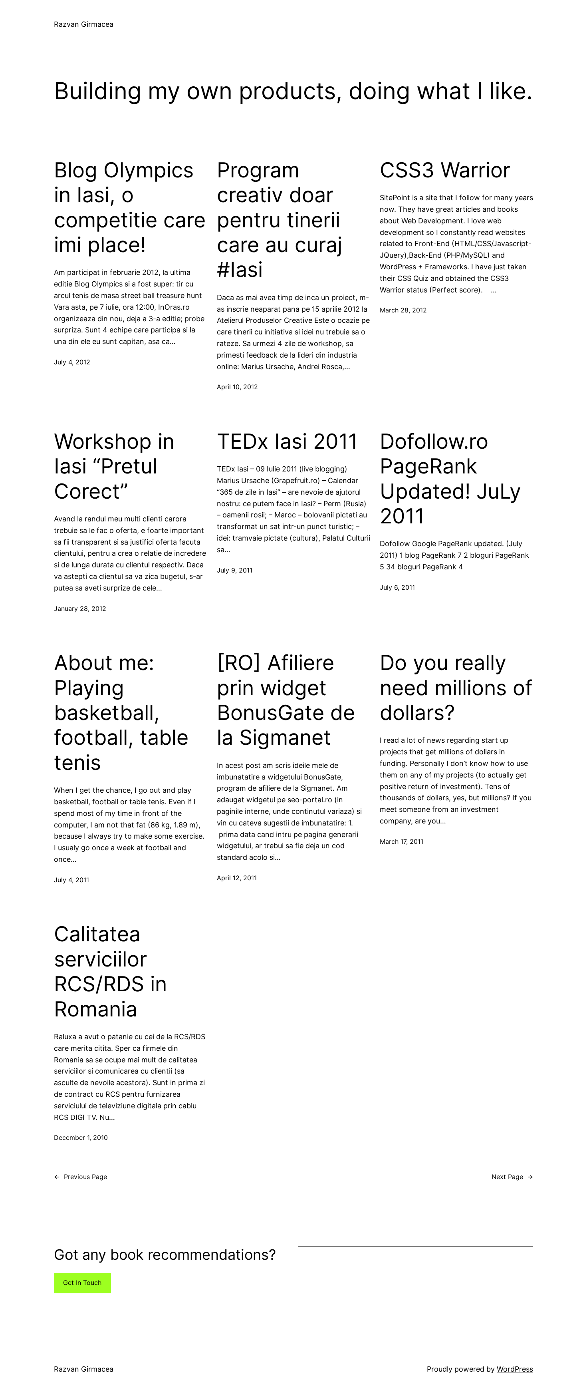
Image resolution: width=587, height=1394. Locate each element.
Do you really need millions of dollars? (456, 687)
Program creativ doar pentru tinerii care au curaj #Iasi (279, 220)
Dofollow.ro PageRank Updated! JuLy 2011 (450, 479)
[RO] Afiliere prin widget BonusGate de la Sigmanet (286, 700)
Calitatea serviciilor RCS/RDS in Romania (110, 971)
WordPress (515, 1369)
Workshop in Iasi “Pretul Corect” (114, 466)
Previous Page (80, 1177)
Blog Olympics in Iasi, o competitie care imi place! (130, 207)
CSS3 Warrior (445, 170)
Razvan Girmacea (83, 24)
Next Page (512, 1177)
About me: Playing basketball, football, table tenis (121, 712)
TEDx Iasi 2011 (287, 441)
